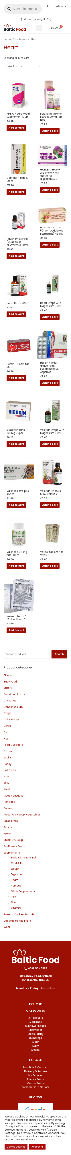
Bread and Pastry (14, 694)
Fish (6, 732)
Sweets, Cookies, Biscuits (19, 914)
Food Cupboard (13, 745)
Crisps (7, 713)
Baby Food (10, 681)
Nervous (16, 885)
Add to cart (16, 128)
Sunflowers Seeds (14, 846)
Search (59, 654)
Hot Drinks (10, 770)
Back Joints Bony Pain (24, 857)
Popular (8, 808)
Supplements (12, 852)
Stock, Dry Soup (13, 840)
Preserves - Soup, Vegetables (22, 814)
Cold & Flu (17, 863)
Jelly (6, 783)
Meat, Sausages (13, 795)
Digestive (17, 874)
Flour (6, 738)
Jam (6, 776)
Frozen (8, 751)
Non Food (9, 802)
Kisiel (7, 789)
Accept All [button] (37, 1146)
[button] (39, 28)
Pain (13, 897)
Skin (13, 902)
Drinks (7, 726)
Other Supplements (23, 891)
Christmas (10, 700)
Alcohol (8, 675)
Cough (15, 869)
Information (55, 6)
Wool (7, 927)
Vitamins (16, 908)
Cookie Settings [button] (16, 1146)
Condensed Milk (13, 707)
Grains (7, 757)
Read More (28, 1139)
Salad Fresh (11, 821)
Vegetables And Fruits (17, 921)
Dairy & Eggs (11, 719)
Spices (8, 833)
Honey (7, 764)
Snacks (8, 827)
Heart (14, 880)
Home (7, 39)
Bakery (8, 688)
